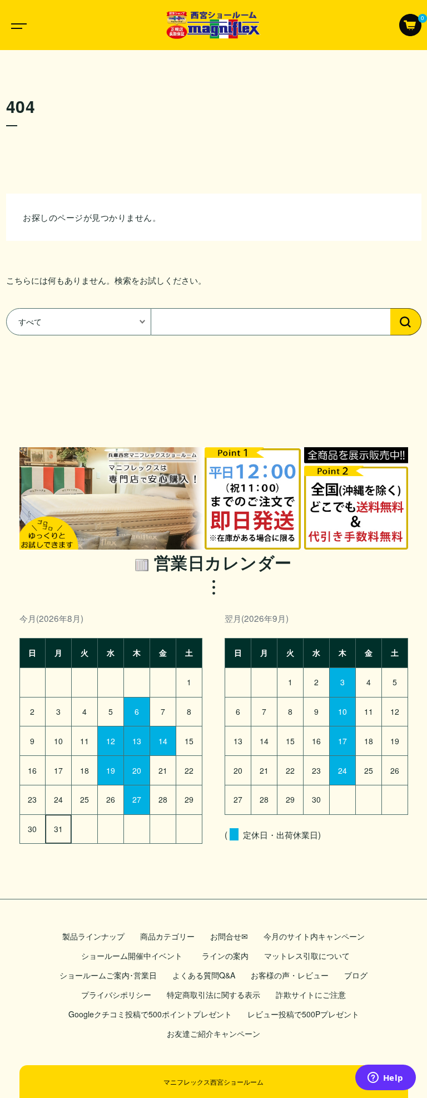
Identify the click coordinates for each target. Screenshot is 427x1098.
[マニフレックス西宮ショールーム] (213, 25)
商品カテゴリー (167, 936)
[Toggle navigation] (16, 25)
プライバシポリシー (116, 994)
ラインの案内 (225, 955)
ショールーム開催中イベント (133, 955)
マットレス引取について (307, 955)
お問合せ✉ (229, 936)
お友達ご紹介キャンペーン (213, 1033)
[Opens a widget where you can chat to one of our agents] (385, 1078)
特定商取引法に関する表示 (213, 994)
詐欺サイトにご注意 (311, 994)
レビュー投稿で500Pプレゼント (303, 1014)
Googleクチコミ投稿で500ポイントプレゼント (150, 1014)
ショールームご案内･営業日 (108, 975)
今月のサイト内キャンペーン (314, 936)
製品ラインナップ (93, 936)
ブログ (356, 975)
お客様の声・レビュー (290, 975)
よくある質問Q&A (203, 975)
